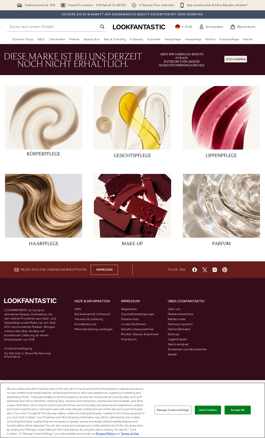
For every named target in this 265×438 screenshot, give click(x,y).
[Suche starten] (102, 26)
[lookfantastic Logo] (139, 26)
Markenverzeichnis (180, 314)
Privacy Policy (105, 433)
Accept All (237, 410)
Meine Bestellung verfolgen (93, 329)
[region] (132, 410)
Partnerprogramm (180, 324)
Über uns (174, 309)
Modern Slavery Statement (140, 334)
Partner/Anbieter (179, 329)
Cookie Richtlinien (133, 324)
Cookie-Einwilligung (18, 348)
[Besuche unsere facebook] (195, 270)
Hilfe (78, 309)
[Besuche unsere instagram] (215, 270)
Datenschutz (130, 319)
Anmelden (104, 269)
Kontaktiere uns (85, 324)
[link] (211, 27)
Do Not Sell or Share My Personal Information (27, 355)
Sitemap (174, 334)
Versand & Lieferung (89, 319)
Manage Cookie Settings (173, 410)
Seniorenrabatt (178, 344)
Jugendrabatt (177, 339)
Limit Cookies (208, 410)
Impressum (129, 339)
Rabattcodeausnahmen (137, 329)
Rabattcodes (177, 319)
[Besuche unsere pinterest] (225, 270)
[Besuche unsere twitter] (205, 270)
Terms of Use (130, 433)
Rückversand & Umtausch (92, 314)
